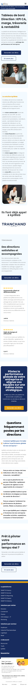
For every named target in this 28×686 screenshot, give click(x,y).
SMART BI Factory (6, 590)
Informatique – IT (6, 617)
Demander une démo (11, 53)
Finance (3, 614)
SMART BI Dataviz (6, 598)
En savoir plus (8, 58)
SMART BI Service (6, 593)
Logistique (4, 633)
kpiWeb (3, 649)
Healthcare (4, 627)
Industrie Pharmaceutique (8, 630)
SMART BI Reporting (7, 596)
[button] (25, 3)
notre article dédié (10, 8)
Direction (3, 609)
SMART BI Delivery (6, 601)
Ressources (4, 643)
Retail (2, 635)
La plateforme (6, 587)
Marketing (4, 619)
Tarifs (2, 646)
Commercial (4, 611)
